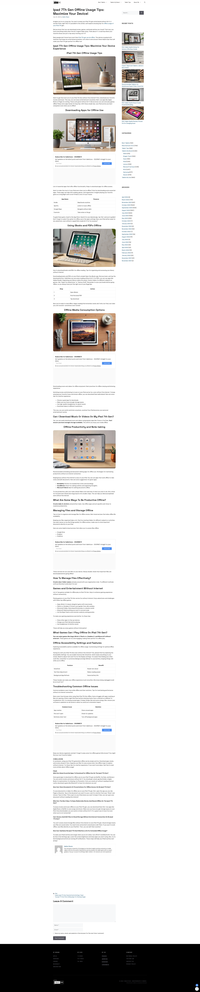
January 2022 (126, 255)
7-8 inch (80, 956)
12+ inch (80, 961)
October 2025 (126, 205)
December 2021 (126, 258)
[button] (145, 2)
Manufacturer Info (127, 145)
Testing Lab (130, 958)
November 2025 (127, 202)
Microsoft (56, 964)
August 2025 (126, 210)
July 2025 (125, 213)
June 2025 (125, 215)
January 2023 (126, 223)
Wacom (125, 175)
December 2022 (127, 226)
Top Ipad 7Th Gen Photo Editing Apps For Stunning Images (70, 897)
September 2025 (127, 207)
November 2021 (126, 261)
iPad (56, 893)
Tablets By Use (126, 177)
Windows (105, 962)
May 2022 (125, 245)
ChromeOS (105, 964)
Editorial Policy (131, 956)
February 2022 (126, 253)
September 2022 (127, 234)
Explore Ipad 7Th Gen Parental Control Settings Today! (69, 895)
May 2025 (125, 218)
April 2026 (125, 197)
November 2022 (127, 229)
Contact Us (130, 961)
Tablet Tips (128, 2)
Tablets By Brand (115, 2)
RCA (124, 169)
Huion (125, 159)
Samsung (126, 172)
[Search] (141, 13)
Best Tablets (101, 2)
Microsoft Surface (128, 167)
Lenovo (125, 164)
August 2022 (126, 237)
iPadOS (104, 956)
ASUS (124, 153)
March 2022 (125, 250)
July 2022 (125, 239)
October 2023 (126, 221)
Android (105, 959)
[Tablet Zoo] (57, 2)
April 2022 (125, 247)
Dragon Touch (127, 156)
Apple (55, 956)
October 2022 (126, 231)
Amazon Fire (57, 966)
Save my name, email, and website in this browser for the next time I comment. (79, 933)
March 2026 (125, 200)
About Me (136, 2)
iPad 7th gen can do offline (86, 37)
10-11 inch (81, 958)
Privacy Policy (131, 964)
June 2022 (125, 242)
